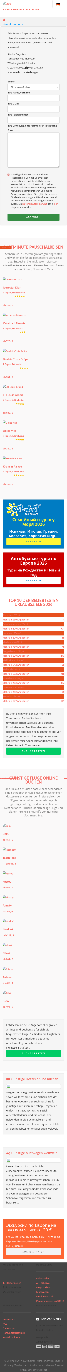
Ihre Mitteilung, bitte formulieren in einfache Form (32, 128)
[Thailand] (14, 315)
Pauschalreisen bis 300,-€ (50, 1301)
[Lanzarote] (15, 351)
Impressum (9, 1319)
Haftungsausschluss (14, 1332)
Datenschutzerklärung (34, 203)
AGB (5, 1323)
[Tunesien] (14, 279)
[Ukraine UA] (8, 993)
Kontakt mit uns (13, 24)
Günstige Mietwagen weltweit (33, 1153)
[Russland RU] (8, 873)
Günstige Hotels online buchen (34, 1079)
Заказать (33, 541)
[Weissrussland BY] (8, 945)
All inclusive (42, 1282)
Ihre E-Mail (13, 103)
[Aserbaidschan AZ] (8, 826)
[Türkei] (13, 458)
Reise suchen (43, 1278)
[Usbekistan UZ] (9, 850)
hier (55, 203)
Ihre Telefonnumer (18, 114)
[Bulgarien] (13, 423)
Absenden (33, 217)
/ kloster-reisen (12, 1282)
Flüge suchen (43, 1287)
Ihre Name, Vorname (19, 92)
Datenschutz (9, 1328)
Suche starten (33, 751)
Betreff (11, 81)
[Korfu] (13, 387)
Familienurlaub (44, 1296)
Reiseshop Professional (35, 1369)
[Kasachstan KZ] (8, 897)
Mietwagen (42, 1292)
